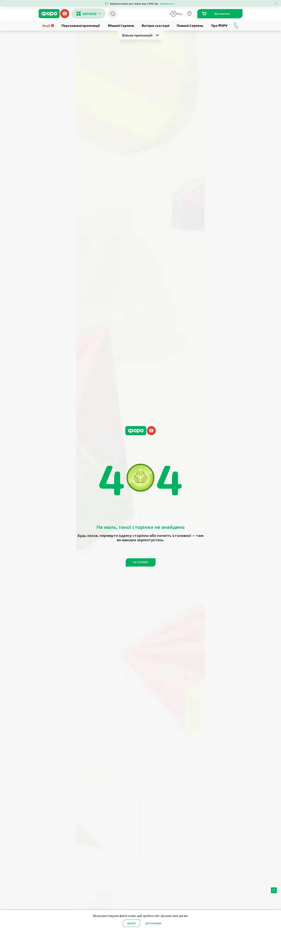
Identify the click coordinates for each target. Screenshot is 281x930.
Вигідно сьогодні (155, 25)
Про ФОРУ (219, 25)
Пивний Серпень (190, 25)
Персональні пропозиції (81, 25)
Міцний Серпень (121, 25)
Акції (46, 25)
